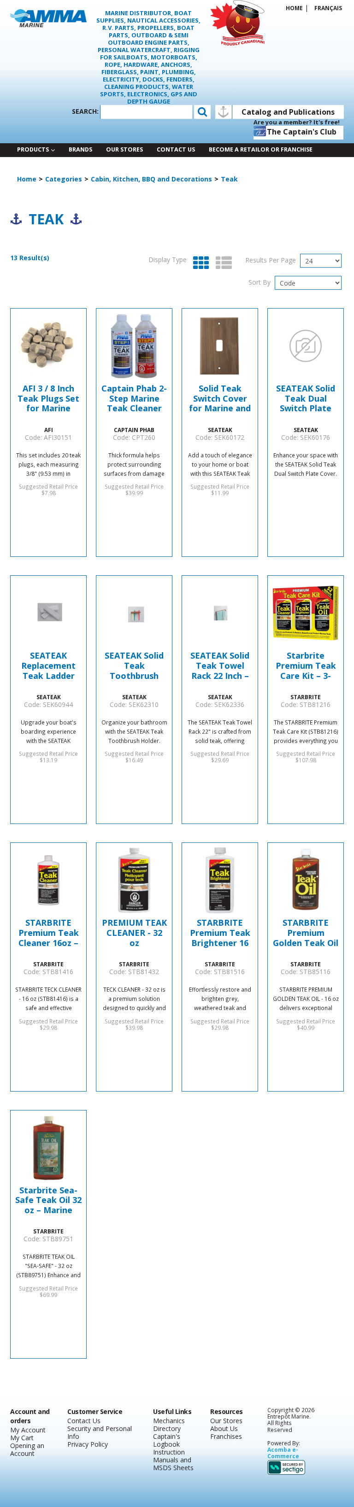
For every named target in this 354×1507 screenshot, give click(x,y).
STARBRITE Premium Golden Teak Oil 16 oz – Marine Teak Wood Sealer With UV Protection (305, 933)
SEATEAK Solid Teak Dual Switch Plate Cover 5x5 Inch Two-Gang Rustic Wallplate (306, 399)
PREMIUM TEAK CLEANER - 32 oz (134, 933)
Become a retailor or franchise (261, 149)
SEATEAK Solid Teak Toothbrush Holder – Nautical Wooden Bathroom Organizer (134, 666)
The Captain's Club (301, 132)
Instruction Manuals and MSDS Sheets (173, 1460)
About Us (224, 1428)
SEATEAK (220, 429)
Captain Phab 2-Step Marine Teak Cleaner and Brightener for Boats (134, 399)
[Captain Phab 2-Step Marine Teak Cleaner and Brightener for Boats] (134, 346)
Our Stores (226, 1420)
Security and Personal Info (99, 1432)
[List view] (221, 263)
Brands (80, 149)
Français (328, 8)
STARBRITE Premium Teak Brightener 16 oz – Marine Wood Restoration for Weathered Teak (220, 933)
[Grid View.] (199, 263)
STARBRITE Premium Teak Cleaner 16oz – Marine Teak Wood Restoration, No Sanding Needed (48, 933)
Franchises (226, 1436)
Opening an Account (27, 1449)
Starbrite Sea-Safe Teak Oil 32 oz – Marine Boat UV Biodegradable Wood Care (48, 1200)
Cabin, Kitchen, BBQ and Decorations (151, 179)
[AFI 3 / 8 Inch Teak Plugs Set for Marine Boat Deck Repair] (48, 346)
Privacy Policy (87, 1444)
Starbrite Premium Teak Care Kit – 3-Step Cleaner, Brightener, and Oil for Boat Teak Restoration (305, 666)
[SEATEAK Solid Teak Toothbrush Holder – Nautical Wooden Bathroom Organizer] (134, 613)
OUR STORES (124, 149)
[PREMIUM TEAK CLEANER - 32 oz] (134, 880)
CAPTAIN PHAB (134, 429)
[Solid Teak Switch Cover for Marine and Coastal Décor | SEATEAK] (220, 346)
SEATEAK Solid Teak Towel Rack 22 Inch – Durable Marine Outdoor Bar (220, 666)
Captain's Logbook (166, 1440)
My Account (28, 1429)
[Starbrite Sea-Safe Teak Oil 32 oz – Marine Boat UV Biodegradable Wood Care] (48, 1148)
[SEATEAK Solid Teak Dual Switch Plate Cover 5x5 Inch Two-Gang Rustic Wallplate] (305, 346)
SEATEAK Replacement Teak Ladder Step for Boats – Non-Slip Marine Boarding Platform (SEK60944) (48, 666)
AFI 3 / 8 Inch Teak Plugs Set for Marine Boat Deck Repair (48, 399)
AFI (48, 429)
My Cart (22, 1437)
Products (33, 149)
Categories (63, 179)
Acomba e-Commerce (283, 1453)
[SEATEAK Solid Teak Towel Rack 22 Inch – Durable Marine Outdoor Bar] (220, 613)
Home (294, 8)
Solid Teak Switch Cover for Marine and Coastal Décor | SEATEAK (220, 399)
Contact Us (176, 149)
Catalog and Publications (288, 112)
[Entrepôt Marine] (48, 17)
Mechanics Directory (169, 1424)
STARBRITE (305, 697)
